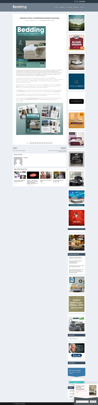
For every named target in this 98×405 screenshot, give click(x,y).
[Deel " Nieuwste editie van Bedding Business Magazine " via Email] (49, 143)
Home (56, 7)
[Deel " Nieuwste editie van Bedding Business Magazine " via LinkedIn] (42, 143)
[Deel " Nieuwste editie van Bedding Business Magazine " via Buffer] (44, 143)
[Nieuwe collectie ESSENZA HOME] (46, 175)
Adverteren (69, 7)
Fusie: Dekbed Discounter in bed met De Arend (19, 181)
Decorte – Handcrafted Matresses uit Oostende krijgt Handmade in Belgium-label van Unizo (32, 182)
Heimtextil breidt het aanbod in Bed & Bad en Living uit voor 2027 (76, 266)
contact (82, 7)
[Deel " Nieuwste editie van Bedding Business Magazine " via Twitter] (33, 143)
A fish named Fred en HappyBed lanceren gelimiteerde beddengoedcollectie (75, 261)
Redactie (32, 20)
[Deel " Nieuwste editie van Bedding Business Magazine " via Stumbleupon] (47, 143)
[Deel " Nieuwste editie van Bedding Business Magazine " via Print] (51, 143)
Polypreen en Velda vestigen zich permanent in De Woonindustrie (75, 257)
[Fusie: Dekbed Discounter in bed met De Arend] (20, 175)
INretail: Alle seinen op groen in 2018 (58, 181)
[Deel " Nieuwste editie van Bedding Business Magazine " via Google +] (35, 143)
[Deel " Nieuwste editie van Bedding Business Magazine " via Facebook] (31, 143)
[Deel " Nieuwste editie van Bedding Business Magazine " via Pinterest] (40, 143)
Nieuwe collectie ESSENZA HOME (45, 181)
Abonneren (62, 7)
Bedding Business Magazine (46, 20)
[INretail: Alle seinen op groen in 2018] (59, 175)
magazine (76, 7)
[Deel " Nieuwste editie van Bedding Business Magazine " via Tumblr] (38, 143)
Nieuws (52, 20)
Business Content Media (20, 403)
